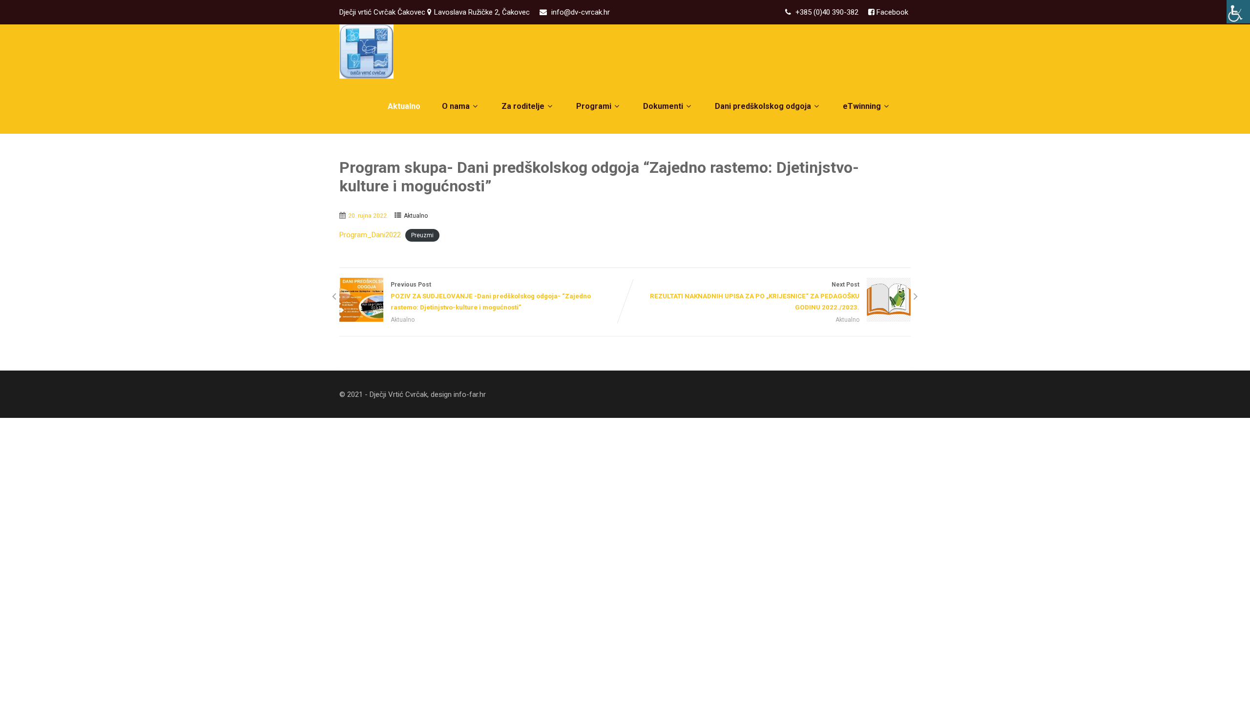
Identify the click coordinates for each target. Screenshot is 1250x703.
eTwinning (862, 106)
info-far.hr (470, 394)
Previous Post (491, 296)
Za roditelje (522, 106)
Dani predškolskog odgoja (763, 106)
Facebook (891, 12)
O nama (456, 106)
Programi (593, 106)
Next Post (754, 296)
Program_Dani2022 (370, 234)
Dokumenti (663, 106)
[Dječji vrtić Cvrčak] (366, 51)
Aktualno (404, 106)
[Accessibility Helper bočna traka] (1238, 11)
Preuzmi (422, 235)
